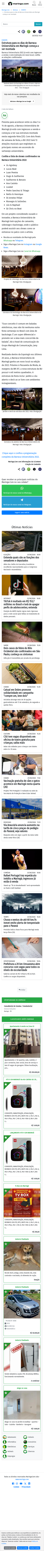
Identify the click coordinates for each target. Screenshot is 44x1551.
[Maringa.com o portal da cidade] (18, 3)
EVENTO (23, 10)
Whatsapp (8, 240)
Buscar (38, 24)
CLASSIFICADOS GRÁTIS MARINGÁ (22, 1019)
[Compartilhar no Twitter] (34, 31)
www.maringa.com (22, 1479)
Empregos (11, 1456)
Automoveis (12, 1437)
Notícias (15, 10)
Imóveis (31, 1437)
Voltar (23, 990)
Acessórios (32, 1442)
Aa (4, 115)
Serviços (31, 1447)
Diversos (31, 1451)
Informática (12, 1442)
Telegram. (19, 240)
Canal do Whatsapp (32, 251)
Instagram (28, 244)
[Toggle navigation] (3, 3)
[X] (25, 1483)
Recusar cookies (22, 1548)
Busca (34, 5)
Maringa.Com (5, 10)
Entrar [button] (40, 5)
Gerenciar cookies (10, 1548)
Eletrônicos (12, 1447)
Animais (10, 1451)
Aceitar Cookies (34, 1548)
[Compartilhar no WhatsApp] (29, 31)
